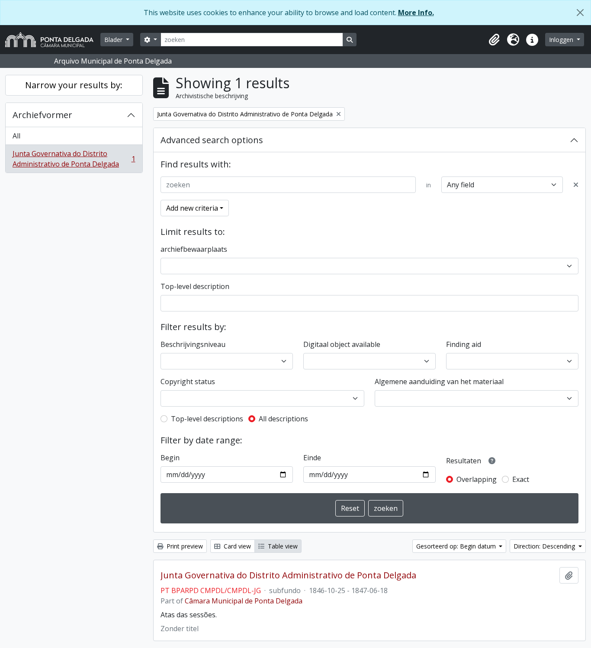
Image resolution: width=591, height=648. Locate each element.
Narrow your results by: (73, 85)
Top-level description (195, 286)
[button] (494, 39)
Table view (282, 546)
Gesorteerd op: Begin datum (457, 546)
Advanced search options (212, 140)
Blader (114, 39)
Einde (312, 457)
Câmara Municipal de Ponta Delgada (243, 601)
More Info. (416, 12)
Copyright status (188, 381)
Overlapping (476, 479)
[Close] (580, 12)
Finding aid (463, 344)
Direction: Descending (545, 546)
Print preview (184, 546)
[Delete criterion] (575, 185)
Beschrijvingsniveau (193, 344)
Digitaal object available (341, 344)
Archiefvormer (42, 115)
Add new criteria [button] (192, 208)
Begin (170, 457)
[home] (52, 40)
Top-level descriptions (207, 418)
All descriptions (283, 418)
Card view (236, 546)
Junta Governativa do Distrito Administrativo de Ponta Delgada (73, 159)
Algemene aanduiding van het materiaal (439, 381)
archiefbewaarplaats (194, 249)
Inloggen (562, 39)
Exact (520, 479)
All (16, 136)
